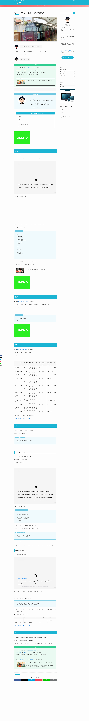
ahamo (35, 67)
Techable (65, 50)
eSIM (62, 67)
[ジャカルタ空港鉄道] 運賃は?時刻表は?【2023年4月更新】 (36, 269)
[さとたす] (17, 3)
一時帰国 (62, 73)
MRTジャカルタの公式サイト (23, 301)
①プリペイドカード (24, 123)
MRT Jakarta (25, 190)
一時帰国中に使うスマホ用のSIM (68, 39)
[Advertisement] (31, 705)
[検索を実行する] (74, 13)
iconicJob (66, 51)
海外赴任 (62, 84)
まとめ (20, 126)
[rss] (73, 0)
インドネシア (63, 71)
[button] (17, 680)
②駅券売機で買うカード (25, 124)
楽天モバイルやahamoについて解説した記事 (28, 77)
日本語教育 (63, 75)
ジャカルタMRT (17, 14)
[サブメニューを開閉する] (74, 71)
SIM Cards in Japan (64, 69)
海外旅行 (62, 82)
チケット (20, 121)
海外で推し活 (63, 80)
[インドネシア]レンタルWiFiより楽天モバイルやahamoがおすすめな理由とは (39, 81)
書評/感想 (62, 77)
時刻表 (20, 118)
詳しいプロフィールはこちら (68, 57)
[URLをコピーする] (53, 680)
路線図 (20, 116)
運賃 (19, 119)
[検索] (74, 0)
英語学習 (62, 86)
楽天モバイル (30, 67)
